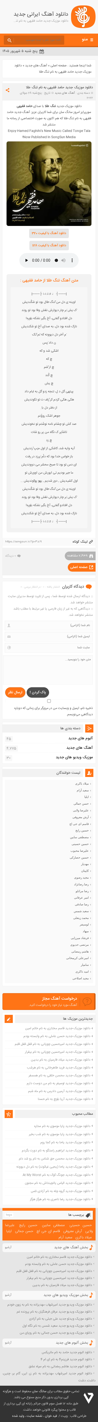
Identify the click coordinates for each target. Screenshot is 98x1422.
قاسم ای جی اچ (79, 823)
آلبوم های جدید (80, 738)
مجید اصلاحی (80, 978)
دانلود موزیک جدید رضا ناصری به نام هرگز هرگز (60, 1199)
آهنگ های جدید (36, 65)
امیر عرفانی (81, 897)
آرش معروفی (80, 817)
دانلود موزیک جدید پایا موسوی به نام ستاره (62, 1126)
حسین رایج (82, 830)
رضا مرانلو (82, 891)
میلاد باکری (82, 783)
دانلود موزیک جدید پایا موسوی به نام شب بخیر (59, 1134)
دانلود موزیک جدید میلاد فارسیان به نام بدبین (60, 1060)
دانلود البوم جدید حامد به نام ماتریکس (67, 1352)
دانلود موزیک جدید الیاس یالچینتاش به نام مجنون (57, 1183)
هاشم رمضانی (80, 951)
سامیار (85, 964)
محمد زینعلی (81, 917)
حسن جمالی (81, 803)
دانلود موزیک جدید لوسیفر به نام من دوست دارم (58, 1083)
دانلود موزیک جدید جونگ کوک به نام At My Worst (56, 1175)
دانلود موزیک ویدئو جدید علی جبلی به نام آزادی (60, 1318)
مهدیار (85, 864)
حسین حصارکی (79, 857)
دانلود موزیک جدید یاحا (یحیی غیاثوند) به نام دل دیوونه (53, 1167)
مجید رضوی (81, 877)
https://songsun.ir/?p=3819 (23, 542)
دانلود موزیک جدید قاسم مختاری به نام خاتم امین (57, 1028)
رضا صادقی (82, 904)
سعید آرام (83, 790)
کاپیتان (85, 870)
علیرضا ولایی (81, 810)
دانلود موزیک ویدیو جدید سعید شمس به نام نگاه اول (57, 1326)
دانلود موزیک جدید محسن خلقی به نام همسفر (59, 1075)
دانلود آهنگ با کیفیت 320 (49, 233)
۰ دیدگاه (10, 556)
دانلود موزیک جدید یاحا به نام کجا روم (65, 1142)
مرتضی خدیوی (79, 944)
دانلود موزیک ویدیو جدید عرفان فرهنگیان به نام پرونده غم (54, 1311)
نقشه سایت (34, 1416)
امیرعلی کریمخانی (77, 958)
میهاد (86, 931)
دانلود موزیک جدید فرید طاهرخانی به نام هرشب (58, 1067)
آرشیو (8, 1247)
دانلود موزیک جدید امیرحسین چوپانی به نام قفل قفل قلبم (52, 1044)
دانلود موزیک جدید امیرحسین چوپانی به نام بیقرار (57, 1052)
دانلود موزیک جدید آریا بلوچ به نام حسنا (64, 1099)
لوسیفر (84, 924)
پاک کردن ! (38, 692)
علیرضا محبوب (80, 850)
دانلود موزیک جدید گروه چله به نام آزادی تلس (60, 1191)
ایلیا (86, 796)
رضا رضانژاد (81, 884)
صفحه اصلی (58, 65)
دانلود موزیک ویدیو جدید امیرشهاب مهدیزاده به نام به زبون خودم (49, 1304)
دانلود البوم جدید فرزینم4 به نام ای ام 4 (66, 1359)
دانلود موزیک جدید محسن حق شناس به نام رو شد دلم (54, 1158)
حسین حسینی (80, 844)
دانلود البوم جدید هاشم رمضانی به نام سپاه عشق (60, 1366)
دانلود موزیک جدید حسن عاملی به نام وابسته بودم (56, 1036)
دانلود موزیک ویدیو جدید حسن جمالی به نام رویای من (56, 1333)
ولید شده (18, 1416)
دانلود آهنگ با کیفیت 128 (49, 245)
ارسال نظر (15, 692)
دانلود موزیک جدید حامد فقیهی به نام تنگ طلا (59, 87)
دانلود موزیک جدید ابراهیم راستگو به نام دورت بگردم (56, 1150)
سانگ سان (39, 1391)
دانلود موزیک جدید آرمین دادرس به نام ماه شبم (59, 1091)
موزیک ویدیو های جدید (74, 757)
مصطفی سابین (79, 837)
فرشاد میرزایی (80, 938)
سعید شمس (81, 911)
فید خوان (51, 1416)
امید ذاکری (82, 971)
